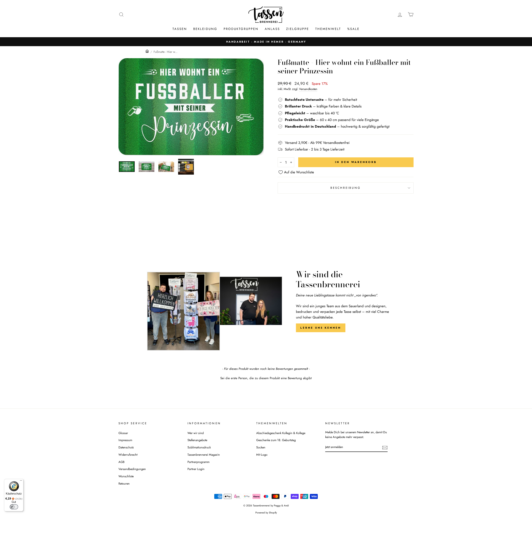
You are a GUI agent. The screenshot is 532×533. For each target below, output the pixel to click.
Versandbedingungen (132, 469)
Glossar (123, 433)
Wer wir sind (195, 433)
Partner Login (195, 469)
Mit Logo (261, 455)
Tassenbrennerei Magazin (203, 455)
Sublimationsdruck (199, 447)
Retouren (124, 483)
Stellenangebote (197, 440)
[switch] (14, 506)
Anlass (272, 29)
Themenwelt (328, 29)
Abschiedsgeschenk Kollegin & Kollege (280, 433)
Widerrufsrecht (127, 455)
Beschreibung (345, 188)
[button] (266, 377)
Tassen (179, 29)
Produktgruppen (241, 29)
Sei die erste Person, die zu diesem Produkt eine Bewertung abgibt (266, 378)
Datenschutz (126, 447)
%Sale (353, 29)
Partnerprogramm (198, 462)
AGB (121, 462)
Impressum (125, 440)
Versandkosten (308, 89)
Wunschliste (126, 476)
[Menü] (20, 481)
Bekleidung (205, 29)
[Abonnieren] (385, 447)
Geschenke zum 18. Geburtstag (276, 440)
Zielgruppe (297, 29)
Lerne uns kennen (320, 328)
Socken (260, 447)
